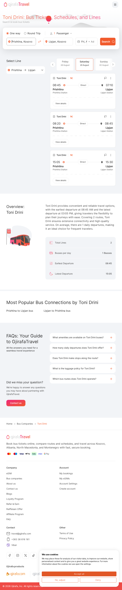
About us (11, 483)
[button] (83, 337)
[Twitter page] (25, 555)
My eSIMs (64, 478)
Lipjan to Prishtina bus (57, 310)
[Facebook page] (10, 555)
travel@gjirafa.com (21, 533)
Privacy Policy (66, 538)
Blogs (9, 493)
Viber (14, 545)
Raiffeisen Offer (14, 509)
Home (9, 423)
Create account (67, 488)
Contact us (16, 403)
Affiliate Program (15, 514)
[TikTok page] (33, 555)
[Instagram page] (17, 555)
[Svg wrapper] (15, 574)
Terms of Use (66, 533)
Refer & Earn (12, 504)
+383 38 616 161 (20, 539)
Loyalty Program (15, 498)
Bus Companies (25, 423)
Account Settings (68, 483)
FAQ (8, 519)
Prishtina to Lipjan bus (19, 310)
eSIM (9, 473)
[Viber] (8, 545)
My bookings (66, 473)
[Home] (16, 4)
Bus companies (14, 478)
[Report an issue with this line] (105, 78)
